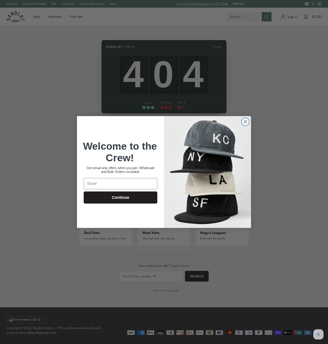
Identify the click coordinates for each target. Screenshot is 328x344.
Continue (120, 197)
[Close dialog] (245, 122)
